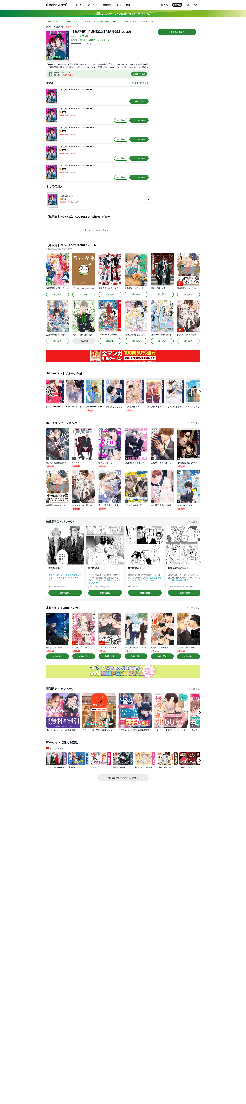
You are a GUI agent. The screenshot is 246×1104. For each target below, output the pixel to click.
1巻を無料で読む (176, 32)
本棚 (128, 5)
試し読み (121, 120)
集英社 (83, 39)
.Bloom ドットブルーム (98, 39)
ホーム (79, 5)
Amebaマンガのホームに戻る (123, 777)
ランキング (92, 5)
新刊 (119, 5)
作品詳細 (84, 341)
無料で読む (139, 101)
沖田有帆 (84, 36)
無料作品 (107, 5)
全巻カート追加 (139, 73)
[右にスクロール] (148, 200)
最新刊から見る (142, 83)
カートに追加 (139, 120)
